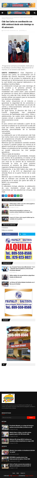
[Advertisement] (12, 378)
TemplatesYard (15, 475)
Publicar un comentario (7, 230)
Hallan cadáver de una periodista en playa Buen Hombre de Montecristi (22, 276)
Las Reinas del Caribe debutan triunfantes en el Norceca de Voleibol (22, 283)
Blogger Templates (29, 475)
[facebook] (10, 234)
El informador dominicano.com (10, 30)
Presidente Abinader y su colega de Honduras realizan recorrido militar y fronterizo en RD (21, 426)
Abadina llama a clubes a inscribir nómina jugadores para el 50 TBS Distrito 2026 (20, 433)
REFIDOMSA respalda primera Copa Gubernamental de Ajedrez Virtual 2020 (19, 458)
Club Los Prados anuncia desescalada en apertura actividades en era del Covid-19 (20, 465)
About (18, 473)
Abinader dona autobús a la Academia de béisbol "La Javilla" (22, 451)
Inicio (3, 17)
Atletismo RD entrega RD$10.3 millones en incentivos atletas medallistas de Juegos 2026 (21, 440)
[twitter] (27, 234)
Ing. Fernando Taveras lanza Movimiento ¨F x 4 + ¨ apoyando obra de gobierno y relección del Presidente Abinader (22, 268)
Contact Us (23, 473)
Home (13, 473)
